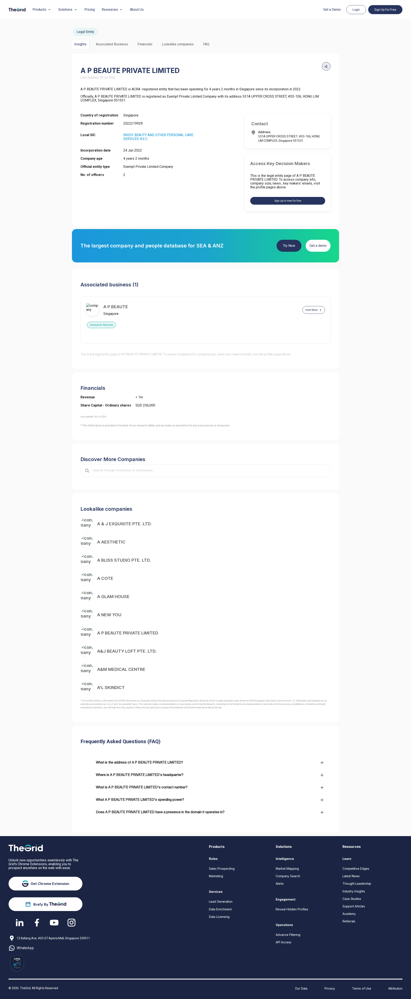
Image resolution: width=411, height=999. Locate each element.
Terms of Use (361, 988)
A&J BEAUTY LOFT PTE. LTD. (127, 651)
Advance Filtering (288, 934)
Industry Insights (353, 891)
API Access (283, 942)
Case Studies (351, 899)
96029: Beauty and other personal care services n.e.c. (158, 137)
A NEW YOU (109, 614)
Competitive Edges (355, 868)
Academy (349, 914)
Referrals (348, 921)
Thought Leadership (356, 883)
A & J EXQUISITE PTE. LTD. (124, 523)
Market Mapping (287, 868)
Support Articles (353, 906)
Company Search (288, 876)
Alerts (280, 883)
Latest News (351, 876)
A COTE (105, 578)
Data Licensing (219, 917)
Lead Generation (220, 901)
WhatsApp (25, 948)
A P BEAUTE (115, 306)
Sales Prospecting (222, 868)
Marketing (216, 876)
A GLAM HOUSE (113, 596)
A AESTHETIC (111, 542)
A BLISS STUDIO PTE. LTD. (124, 560)
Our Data (301, 988)
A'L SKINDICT (111, 687)
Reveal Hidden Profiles (292, 909)
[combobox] (208, 471)
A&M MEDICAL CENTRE (121, 669)
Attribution (395, 988)
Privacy (330, 988)
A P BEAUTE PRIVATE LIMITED (127, 633)
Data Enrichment (220, 909)
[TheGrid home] (17, 9)
